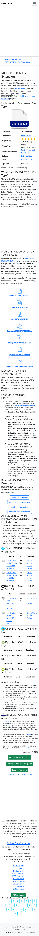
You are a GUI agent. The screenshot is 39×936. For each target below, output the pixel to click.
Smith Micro (26, 135)
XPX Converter (18, 886)
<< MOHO (12, 774)
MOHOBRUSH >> (25, 774)
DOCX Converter (18, 868)
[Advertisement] (19, 36)
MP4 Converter (18, 873)
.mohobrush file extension (19, 502)
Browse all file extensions (19, 757)
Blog (24, 929)
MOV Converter (18, 881)
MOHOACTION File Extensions (17, 62)
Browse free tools (19, 770)
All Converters (18, 895)
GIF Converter (18, 884)
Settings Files (20, 88)
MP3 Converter (18, 876)
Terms (22, 927)
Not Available (26, 160)
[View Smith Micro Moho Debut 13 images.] (3, 560)
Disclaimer (17, 929)
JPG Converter (18, 871)
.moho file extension (19, 497)
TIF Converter (18, 879)
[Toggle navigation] (35, 3)
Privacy (29, 927)
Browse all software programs (19, 764)
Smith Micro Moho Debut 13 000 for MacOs (11, 603)
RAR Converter (18, 889)
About (8, 927)
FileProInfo (7, 3)
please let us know (26, 748)
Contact (15, 927)
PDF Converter (18, 866)
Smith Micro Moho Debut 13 (25, 405)
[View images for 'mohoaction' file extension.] (19, 119)
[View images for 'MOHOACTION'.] (3, 714)
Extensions (16, 59)
